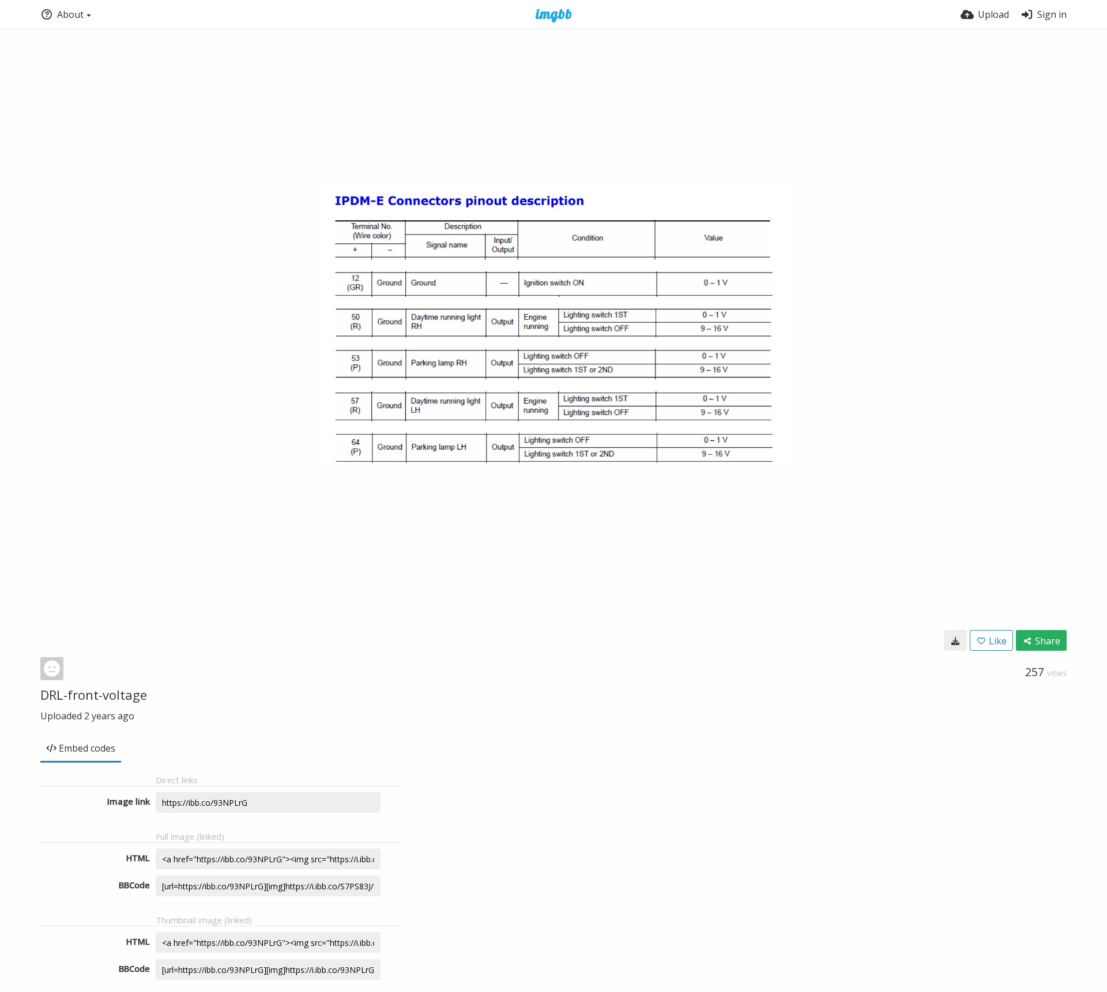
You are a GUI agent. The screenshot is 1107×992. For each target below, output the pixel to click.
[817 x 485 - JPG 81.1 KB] (955, 640)
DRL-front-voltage (93, 694)
